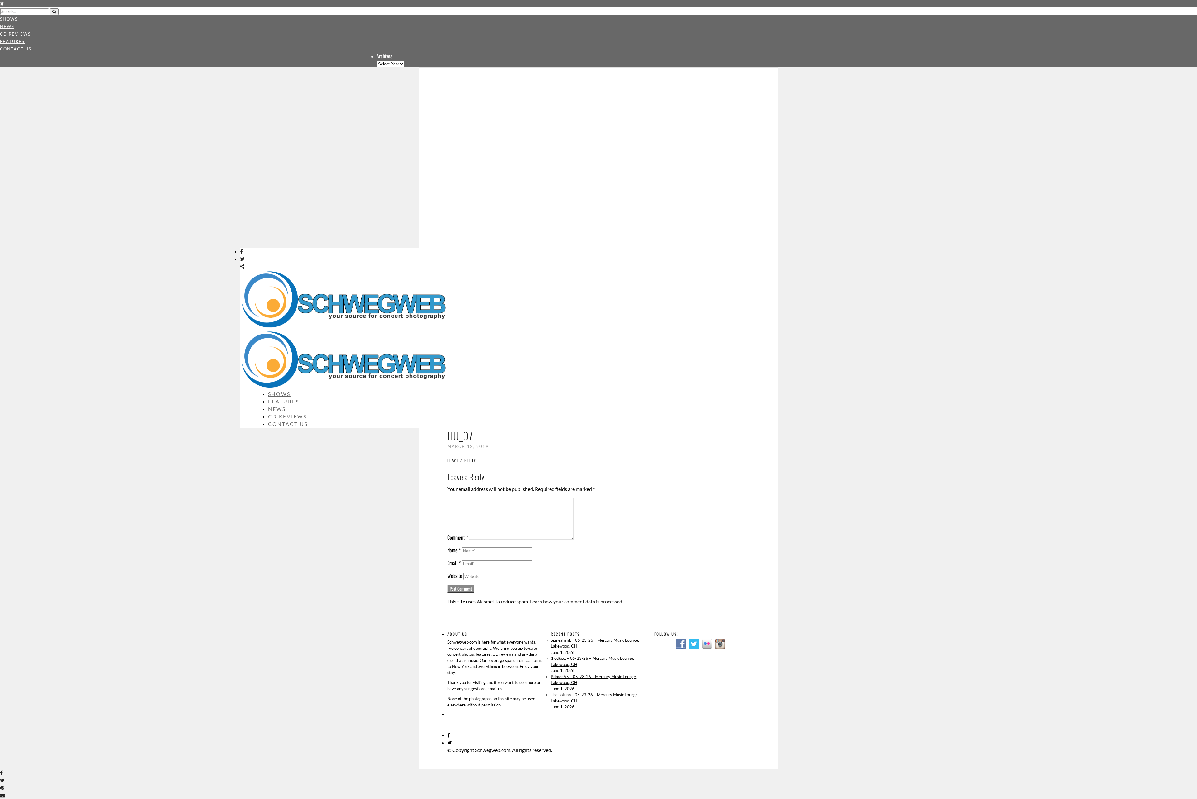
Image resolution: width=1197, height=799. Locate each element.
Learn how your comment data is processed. (576, 601)
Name (454, 550)
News (7, 26)
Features (12, 41)
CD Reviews (15, 33)
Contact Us (15, 48)
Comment (457, 537)
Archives (384, 56)
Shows (9, 19)
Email (454, 563)
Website (454, 575)
